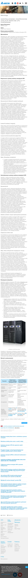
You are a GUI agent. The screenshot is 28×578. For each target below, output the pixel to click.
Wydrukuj (10, 515)
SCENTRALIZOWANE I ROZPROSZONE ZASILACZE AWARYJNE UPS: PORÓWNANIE (13, 460)
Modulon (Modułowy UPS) (3, 528)
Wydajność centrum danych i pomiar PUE (11, 480)
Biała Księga (17, 528)
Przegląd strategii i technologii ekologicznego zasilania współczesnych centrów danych (12, 450)
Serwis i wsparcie (3, 542)
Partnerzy (17, 541)
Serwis (2, 545)
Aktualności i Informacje (17, 521)
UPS (2, 520)
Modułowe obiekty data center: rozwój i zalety (12, 441)
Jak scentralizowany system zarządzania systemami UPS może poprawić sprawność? (13, 502)
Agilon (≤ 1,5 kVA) (3, 532)
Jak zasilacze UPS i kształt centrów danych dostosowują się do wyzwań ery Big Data (11, 476)
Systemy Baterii (3, 534)
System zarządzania (10, 532)
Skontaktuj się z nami (10, 546)
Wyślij (3, 515)
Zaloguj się (17, 548)
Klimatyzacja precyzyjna (10, 527)
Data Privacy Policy (5, 574)
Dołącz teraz (17, 546)
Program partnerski (17, 544)
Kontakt (9, 541)
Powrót (24, 422)
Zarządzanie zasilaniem (10, 524)
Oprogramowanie (4, 538)
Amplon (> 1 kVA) (3, 523)
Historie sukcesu (16, 525)
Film (16, 527)
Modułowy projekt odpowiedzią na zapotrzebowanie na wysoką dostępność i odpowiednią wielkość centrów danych (13, 497)
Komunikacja (4, 536)
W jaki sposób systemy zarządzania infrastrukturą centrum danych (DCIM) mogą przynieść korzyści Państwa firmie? (13, 470)
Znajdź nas (10, 544)
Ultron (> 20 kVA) (3, 525)
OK (26, 567)
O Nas (2, 556)
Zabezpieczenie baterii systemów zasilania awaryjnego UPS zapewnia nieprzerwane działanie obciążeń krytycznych (13, 491)
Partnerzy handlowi (17, 550)
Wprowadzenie (4, 559)
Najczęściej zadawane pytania (3, 552)
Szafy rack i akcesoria (10, 529)
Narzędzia (3, 549)
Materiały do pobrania (3, 547)
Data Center (9, 521)
